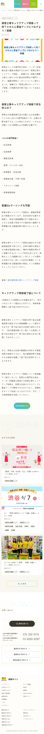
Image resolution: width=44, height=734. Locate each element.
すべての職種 (27, 684)
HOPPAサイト (27, 716)
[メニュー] (40, 4)
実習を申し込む (6, 722)
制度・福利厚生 (6, 693)
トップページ (5, 684)
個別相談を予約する (20, 660)
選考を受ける (23, 623)
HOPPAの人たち (6, 690)
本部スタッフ (27, 696)
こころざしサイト (28, 719)
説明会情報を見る (22, 406)
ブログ (9, 10)
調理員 (25, 690)
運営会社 (25, 713)
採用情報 (4, 699)
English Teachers (27, 693)
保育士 (25, 687)
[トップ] (3, 3)
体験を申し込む (6, 719)
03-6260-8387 (31, 639)
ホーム (3, 10)
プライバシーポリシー (29, 710)
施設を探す (5, 696)
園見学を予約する (20, 648)
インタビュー (5, 705)
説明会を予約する (20, 654)
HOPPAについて (6, 687)
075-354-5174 (31, 634)
